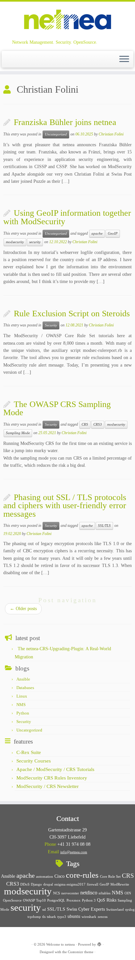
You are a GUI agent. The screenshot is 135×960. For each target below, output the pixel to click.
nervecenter (70, 893)
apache (97, 233)
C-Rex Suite (28, 752)
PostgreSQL (56, 900)
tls (44, 917)
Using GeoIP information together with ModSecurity (67, 217)
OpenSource (12, 900)
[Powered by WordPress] (99, 943)
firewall (92, 884)
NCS (56, 893)
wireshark (89, 917)
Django (36, 884)
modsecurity (15, 242)
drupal (48, 884)
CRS (85, 424)
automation (44, 876)
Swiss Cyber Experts (86, 909)
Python (22, 713)
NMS (21, 704)
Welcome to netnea (60, 944)
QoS (101, 900)
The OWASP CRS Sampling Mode (57, 408)
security (35, 242)
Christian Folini (111, 134)
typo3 (61, 917)
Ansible (23, 679)
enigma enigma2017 (70, 884)
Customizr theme (80, 952)
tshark (51, 917)
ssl (44, 909)
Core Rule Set (110, 876)
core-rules (82, 875)
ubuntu (74, 916)
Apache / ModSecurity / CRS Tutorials (55, 769)
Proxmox (74, 900)
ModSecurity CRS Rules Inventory (51, 777)
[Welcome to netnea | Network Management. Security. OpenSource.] (67, 20)
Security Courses (33, 760)
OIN (128, 893)
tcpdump (34, 917)
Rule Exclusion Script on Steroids (72, 313)
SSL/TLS (104, 525)
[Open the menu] (124, 59)
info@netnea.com (73, 852)
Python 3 (89, 900)
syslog (130, 909)
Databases (25, 687)
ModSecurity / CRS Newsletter (47, 786)
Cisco (59, 876)
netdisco (88, 892)
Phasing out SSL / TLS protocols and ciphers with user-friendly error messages (64, 506)
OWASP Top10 (34, 900)
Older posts (23, 608)
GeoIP (113, 233)
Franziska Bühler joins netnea (65, 122)
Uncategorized (56, 134)
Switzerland (115, 909)
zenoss (102, 917)
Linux (21, 696)
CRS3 (97, 424)
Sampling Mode (18, 433)
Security (51, 325)
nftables (104, 893)
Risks (111, 900)
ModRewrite (119, 884)
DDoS (24, 884)
